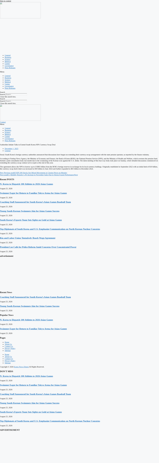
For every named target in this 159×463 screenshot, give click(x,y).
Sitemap (8, 351)
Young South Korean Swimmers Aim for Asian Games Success (29, 211)
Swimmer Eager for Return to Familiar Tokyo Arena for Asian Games (33, 193)
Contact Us (9, 346)
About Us (8, 344)
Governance (9, 66)
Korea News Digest (21, 367)
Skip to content (5, 1)
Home (7, 342)
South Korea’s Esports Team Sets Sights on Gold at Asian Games (31, 220)
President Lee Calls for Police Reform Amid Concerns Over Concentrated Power (38, 247)
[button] (79, 72)
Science (7, 59)
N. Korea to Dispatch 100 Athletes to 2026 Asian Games (26, 184)
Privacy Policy (10, 348)
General (7, 55)
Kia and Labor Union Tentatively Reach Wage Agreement (27, 238)
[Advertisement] (79, 36)
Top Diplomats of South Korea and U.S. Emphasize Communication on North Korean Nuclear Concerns (50, 229)
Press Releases (10, 68)
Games (7, 64)
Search (2, 94)
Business (8, 57)
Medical (8, 62)
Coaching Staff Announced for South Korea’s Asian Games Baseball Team (35, 202)
